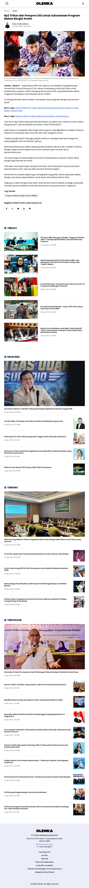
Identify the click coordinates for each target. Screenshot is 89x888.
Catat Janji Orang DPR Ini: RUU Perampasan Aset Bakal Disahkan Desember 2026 (36, 569)
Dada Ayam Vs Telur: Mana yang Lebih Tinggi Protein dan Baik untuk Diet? (35, 437)
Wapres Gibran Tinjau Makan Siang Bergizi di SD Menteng (42, 116)
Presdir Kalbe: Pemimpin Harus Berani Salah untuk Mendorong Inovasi (33, 421)
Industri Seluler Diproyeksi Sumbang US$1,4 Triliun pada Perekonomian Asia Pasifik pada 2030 (36, 746)
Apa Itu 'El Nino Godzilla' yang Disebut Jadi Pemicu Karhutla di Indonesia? (35, 685)
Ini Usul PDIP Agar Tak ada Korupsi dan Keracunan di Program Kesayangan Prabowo (63, 285)
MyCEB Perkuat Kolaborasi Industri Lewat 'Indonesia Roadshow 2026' (33, 700)
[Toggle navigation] (7, 3)
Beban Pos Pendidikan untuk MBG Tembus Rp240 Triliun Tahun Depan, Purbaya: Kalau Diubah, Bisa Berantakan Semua (61, 330)
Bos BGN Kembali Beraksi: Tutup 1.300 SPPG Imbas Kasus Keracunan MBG (62, 308)
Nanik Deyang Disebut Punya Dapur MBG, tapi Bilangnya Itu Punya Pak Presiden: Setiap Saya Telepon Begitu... (60, 262)
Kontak (44, 855)
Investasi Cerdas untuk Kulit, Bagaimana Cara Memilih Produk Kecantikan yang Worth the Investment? (37, 452)
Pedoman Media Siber (44, 862)
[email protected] (45, 844)
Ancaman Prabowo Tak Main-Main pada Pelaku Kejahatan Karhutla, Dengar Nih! (38, 409)
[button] (6, 208)
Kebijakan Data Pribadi (44, 872)
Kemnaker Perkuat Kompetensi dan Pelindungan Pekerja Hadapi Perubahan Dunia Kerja (41, 672)
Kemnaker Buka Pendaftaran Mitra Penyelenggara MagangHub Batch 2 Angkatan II (34, 715)
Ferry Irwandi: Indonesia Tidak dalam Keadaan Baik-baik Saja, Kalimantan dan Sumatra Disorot (37, 731)
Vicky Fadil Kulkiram (20, 24)
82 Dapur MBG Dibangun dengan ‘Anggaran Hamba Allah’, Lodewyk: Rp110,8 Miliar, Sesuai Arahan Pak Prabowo (62, 239)
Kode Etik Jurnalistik (44, 865)
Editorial (44, 859)
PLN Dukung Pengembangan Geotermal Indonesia (25, 792)
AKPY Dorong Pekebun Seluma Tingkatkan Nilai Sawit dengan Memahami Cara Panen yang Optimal (42, 540)
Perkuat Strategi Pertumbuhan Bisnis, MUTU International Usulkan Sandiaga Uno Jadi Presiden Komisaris (36, 808)
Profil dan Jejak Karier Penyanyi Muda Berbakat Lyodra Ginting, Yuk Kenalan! (36, 554)
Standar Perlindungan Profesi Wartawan (44, 869)
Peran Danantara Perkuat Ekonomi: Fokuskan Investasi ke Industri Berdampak (37, 777)
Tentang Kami (44, 852)
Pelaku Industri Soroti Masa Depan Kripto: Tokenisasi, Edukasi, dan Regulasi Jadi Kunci (36, 761)
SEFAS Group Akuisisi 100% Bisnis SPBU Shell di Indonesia (27, 467)
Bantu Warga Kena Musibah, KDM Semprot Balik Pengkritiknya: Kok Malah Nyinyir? (35, 585)
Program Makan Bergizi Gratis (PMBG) (21, 196)
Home (6, 11)
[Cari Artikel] (82, 3)
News (15, 11)
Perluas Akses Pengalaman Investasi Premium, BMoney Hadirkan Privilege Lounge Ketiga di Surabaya (35, 600)
